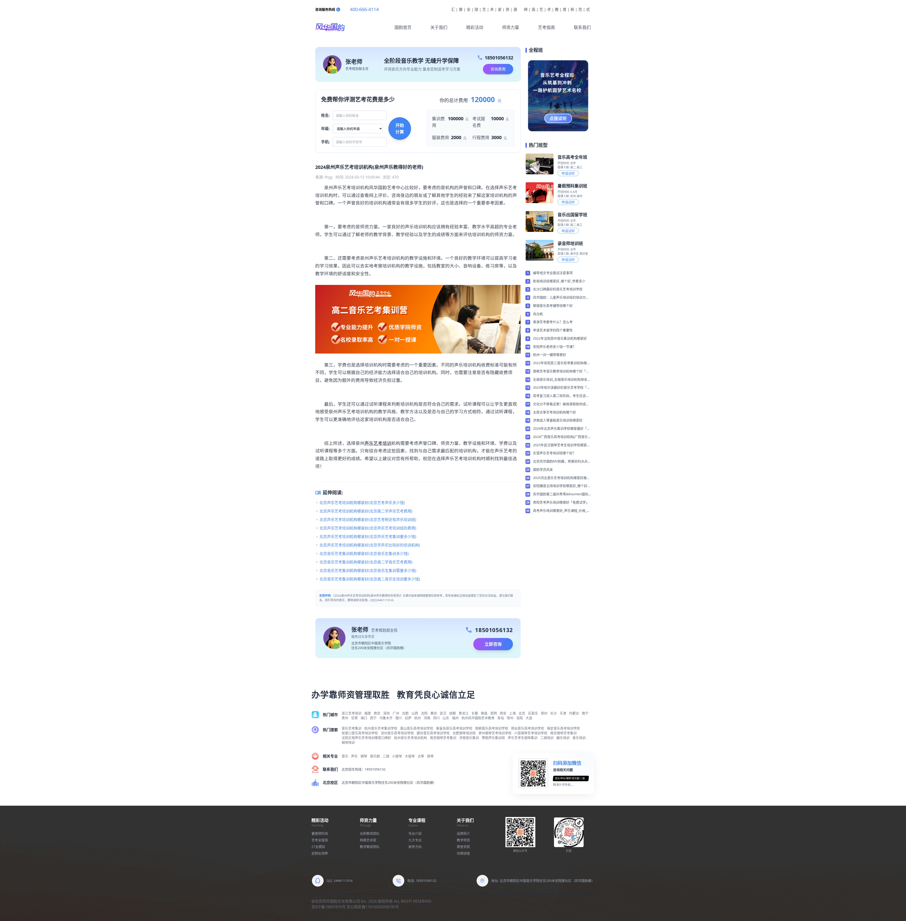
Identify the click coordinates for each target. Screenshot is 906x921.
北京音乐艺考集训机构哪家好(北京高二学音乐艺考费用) (365, 562)
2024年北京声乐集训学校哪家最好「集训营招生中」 (561, 428)
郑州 (544, 713)
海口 (364, 718)
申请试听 (568, 173)
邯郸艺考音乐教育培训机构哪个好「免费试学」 (561, 371)
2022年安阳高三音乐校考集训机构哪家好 (561, 363)
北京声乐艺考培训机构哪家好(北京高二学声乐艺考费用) (365, 511)
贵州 (345, 718)
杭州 (417, 718)
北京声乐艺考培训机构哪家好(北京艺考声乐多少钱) (362, 502)
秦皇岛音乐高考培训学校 (454, 728)
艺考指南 (546, 27)
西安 (503, 713)
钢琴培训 (348, 742)
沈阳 (424, 713)
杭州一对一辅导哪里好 (549, 354)
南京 (377, 713)
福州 (455, 718)
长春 (474, 713)
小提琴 (397, 756)
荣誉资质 (463, 846)
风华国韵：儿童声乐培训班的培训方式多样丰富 (561, 297)
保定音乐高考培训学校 (563, 728)
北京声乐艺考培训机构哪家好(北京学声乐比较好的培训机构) (369, 545)
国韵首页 (402, 27)
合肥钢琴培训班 (464, 733)
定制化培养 (319, 853)
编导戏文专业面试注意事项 (553, 273)
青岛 (500, 718)
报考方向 (415, 846)
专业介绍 (415, 833)
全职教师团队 (370, 833)
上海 (512, 713)
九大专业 (415, 840)
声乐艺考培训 (378, 443)
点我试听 (558, 118)
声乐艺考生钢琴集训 (522, 737)
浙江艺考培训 (351, 713)
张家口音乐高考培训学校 (360, 733)
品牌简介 (463, 833)
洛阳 (519, 718)
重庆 (433, 713)
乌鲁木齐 (386, 718)
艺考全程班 (319, 840)
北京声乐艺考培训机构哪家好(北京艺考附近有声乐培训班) (367, 519)
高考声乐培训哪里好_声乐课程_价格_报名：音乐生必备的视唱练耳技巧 (561, 510)
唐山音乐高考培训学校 (416, 728)
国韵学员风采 (543, 469)
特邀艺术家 (368, 840)
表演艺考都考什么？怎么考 (553, 322)
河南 (427, 718)
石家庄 (533, 713)
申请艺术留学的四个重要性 (553, 330)
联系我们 (582, 27)
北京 (522, 713)
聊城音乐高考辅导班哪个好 (553, 305)
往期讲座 (463, 853)
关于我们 (438, 27)
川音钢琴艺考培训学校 (530, 733)
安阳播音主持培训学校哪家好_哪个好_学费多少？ (561, 486)
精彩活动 (474, 27)
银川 (398, 718)
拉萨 (408, 718)
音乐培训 (579, 737)
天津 (563, 713)
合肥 (405, 713)
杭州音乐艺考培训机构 (410, 737)
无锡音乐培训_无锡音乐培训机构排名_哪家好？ (561, 379)
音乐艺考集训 (351, 728)
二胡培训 (547, 737)
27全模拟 (318, 846)
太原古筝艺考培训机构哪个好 (554, 412)
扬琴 (430, 756)
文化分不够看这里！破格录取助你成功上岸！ (561, 404)
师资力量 (510, 27)
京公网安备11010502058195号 (373, 906)
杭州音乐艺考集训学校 (380, 728)
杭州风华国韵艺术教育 (478, 718)
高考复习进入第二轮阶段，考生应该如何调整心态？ (561, 396)
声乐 (354, 756)
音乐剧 (375, 756)
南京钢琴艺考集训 (563, 733)
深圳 (386, 713)
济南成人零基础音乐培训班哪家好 (558, 420)
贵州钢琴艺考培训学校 (495, 733)
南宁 (585, 713)
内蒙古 (574, 713)
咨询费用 (498, 69)
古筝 (421, 756)
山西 (414, 713)
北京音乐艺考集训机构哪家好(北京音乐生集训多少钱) (364, 553)
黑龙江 (464, 713)
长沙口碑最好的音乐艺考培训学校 (558, 289)
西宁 (373, 718)
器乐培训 (563, 737)
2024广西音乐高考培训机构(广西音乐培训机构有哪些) (560, 437)
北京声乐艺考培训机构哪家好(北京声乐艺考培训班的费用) (367, 528)
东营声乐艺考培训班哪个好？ (554, 453)
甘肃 (354, 718)
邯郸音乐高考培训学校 (491, 728)
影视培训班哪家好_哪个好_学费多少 (559, 281)
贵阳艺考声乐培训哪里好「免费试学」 (561, 502)
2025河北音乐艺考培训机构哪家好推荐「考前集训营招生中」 (561, 478)
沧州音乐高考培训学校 (397, 733)
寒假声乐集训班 (493, 737)
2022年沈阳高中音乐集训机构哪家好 (560, 338)
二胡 (386, 756)
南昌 (484, 713)
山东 (446, 718)
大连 (529, 718)
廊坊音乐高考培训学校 (433, 733)
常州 (510, 718)
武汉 (443, 713)
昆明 (493, 713)
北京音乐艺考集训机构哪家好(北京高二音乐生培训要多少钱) (369, 579)
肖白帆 (538, 314)
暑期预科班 (319, 833)
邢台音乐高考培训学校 (527, 728)
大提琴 (410, 756)
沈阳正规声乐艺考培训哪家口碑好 (366, 737)
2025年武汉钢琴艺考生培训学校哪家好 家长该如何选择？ (561, 445)
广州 (396, 713)
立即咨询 (493, 644)
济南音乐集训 (469, 737)
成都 (452, 713)
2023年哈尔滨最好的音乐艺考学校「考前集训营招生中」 (561, 387)
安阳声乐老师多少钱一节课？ (554, 346)
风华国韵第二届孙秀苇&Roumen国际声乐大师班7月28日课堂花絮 (560, 494)
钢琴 (364, 756)
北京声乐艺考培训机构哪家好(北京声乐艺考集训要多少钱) (367, 536)
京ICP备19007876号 (328, 906)
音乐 (345, 756)
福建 (367, 713)
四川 (436, 718)
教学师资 (463, 840)
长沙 (553, 713)
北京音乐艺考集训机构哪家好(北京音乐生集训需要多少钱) (367, 570)
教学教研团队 (370, 846)
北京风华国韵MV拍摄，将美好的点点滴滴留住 (562, 461)
